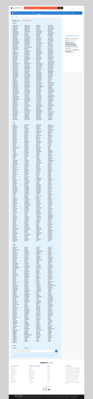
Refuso (12, 376)
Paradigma (31, 378)
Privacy (26, 397)
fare (75, 50)
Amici (48, 380)
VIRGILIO (27, 396)
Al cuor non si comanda (71, 380)
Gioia (30, 380)
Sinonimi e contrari (19, 13)
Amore (49, 376)
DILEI (59, 396)
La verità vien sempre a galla (72, 368)
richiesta (76, 38)
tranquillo (68, 46)
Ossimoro (13, 368)
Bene (48, 382)
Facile (30, 370)
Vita (48, 368)
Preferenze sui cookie (36, 397)
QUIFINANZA (66, 396)
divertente (70, 44)
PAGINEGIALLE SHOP (39, 396)
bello (78, 50)
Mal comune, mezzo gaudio (72, 376)
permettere (68, 48)
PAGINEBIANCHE (49, 396)
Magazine (73, 13)
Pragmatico (32, 372)
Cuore (48, 378)
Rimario (39, 13)
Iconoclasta (13, 380)
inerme (66, 50)
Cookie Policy (30, 397)
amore (68, 51)
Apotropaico (14, 382)
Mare (48, 374)
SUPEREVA (76, 396)
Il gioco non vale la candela (72, 378)
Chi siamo (18, 397)
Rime (16, 16)
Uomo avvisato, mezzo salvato (73, 370)
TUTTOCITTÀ (55, 396)
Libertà (30, 368)
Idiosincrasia (14, 372)
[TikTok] (46, 389)
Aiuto (42, 397)
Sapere (18, 8)
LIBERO (24, 396)
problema (73, 40)
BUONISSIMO (71, 396)
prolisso (71, 42)
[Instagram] (44, 389)
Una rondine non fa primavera (73, 372)
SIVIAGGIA (62, 396)
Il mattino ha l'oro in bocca (72, 374)
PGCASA (44, 396)
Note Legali (23, 397)
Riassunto (31, 376)
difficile (74, 46)
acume (74, 47)
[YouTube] (49, 389)
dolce (67, 42)
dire (66, 39)
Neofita (12, 378)
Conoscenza (32, 374)
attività (67, 40)
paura (72, 52)
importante (71, 38)
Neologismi (33, 13)
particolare (71, 50)
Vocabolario (27, 13)
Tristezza (31, 382)
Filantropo (13, 370)
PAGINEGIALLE (32, 396)
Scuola (51, 13)
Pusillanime (13, 374)
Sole (48, 370)
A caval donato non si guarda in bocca (73, 382)
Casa (48, 372)
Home (12, 13)
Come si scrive (45, 13)
